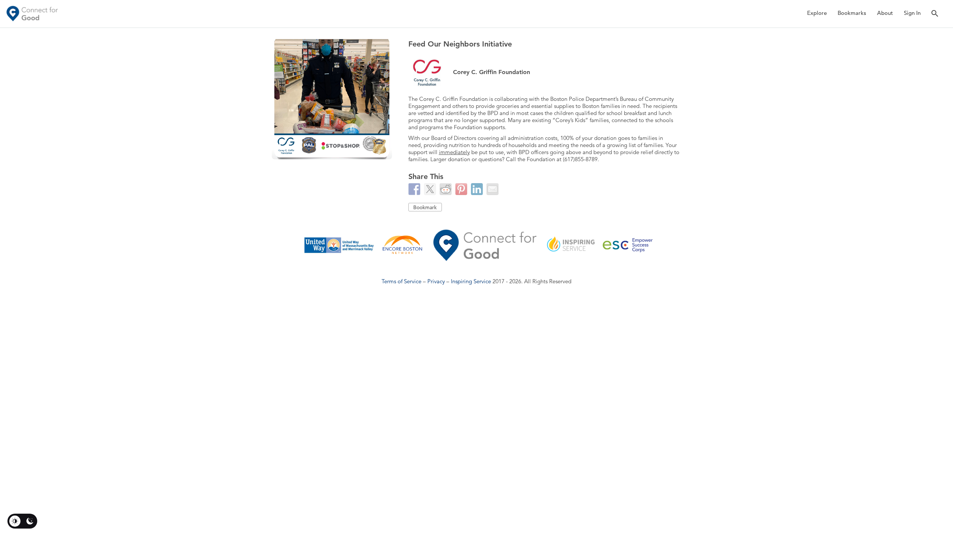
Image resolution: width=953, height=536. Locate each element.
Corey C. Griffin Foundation (491, 72)
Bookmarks (852, 12)
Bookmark (425, 207)
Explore (817, 12)
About (885, 12)
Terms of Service (401, 281)
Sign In (912, 12)
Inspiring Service (471, 281)
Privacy (436, 281)
